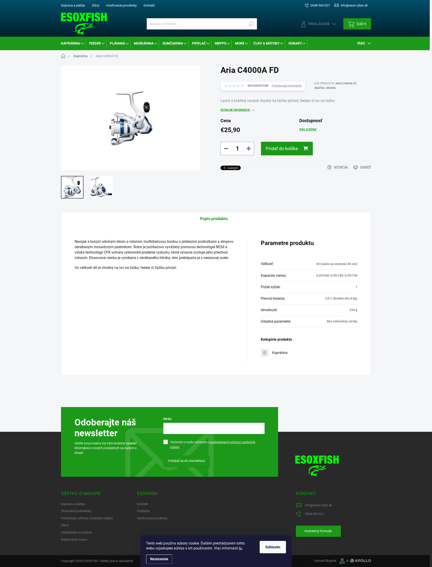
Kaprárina (280, 353)
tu (240, 548)
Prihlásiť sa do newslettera (186, 461)
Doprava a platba (73, 5)
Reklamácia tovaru (74, 539)
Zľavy (95, 5)
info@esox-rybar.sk (318, 505)
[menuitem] (73, 43)
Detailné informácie (235, 110)
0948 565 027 (314, 514)
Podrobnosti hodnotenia (287, 85)
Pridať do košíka (282, 148)
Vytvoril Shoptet (325, 560)
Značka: (325, 88)
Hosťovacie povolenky (121, 5)
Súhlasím (272, 547)
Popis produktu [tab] (214, 218)
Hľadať (251, 24)
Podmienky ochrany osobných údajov (87, 518)
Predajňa (143, 511)
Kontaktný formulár (318, 531)
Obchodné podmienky (76, 511)
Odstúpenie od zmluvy (76, 532)
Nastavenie (159, 559)
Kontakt (149, 5)
